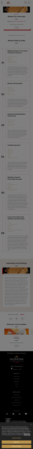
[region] (16, 435)
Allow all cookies (16, 446)
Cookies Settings (16, 437)
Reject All (16, 442)
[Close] (31, 424)
